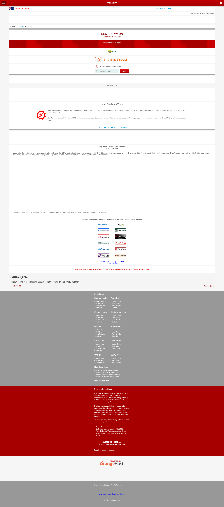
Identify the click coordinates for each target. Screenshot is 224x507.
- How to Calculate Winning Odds (106, 377)
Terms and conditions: (103, 389)
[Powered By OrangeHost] (112, 466)
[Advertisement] (112, 20)
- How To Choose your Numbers (106, 370)
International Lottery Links (112, 494)
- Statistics (98, 308)
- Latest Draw (99, 301)
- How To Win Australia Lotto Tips (106, 372)
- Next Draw (98, 303)
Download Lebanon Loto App (104, 450)
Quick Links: (99, 294)
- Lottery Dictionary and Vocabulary (107, 374)
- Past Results (99, 306)
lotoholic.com (116, 485)
